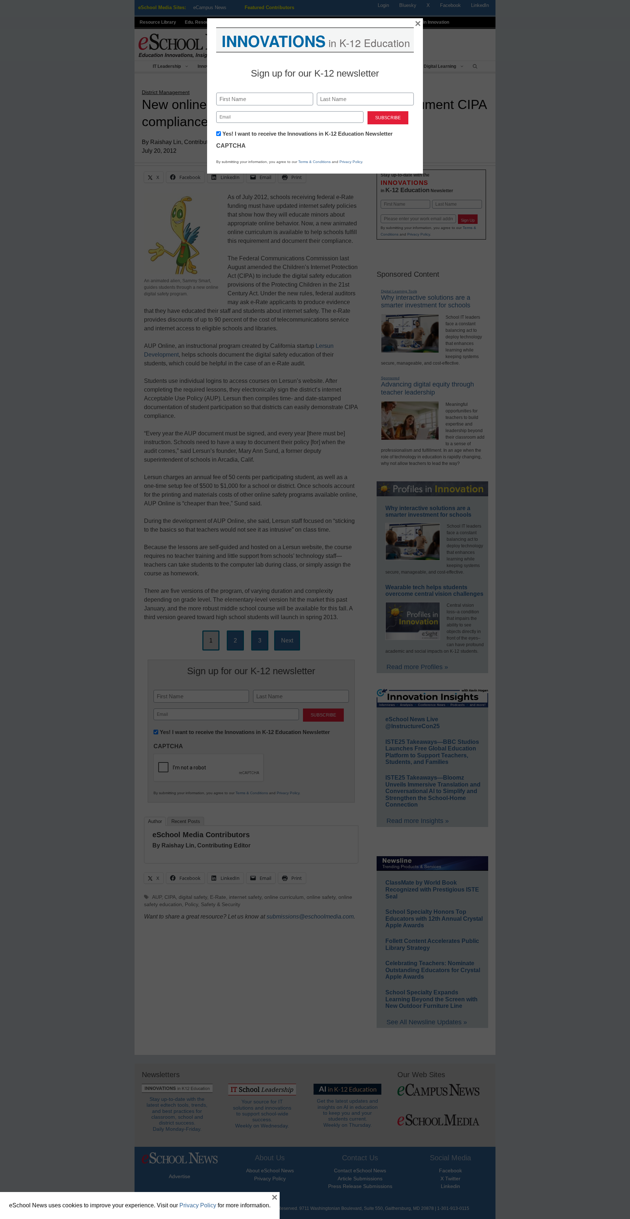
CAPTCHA (231, 146)
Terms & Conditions (314, 162)
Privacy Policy (350, 162)
